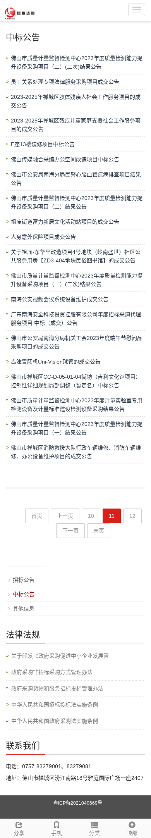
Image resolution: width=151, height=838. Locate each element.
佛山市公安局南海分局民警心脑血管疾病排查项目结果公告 (76, 178)
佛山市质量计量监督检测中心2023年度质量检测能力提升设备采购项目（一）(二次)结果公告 (76, 279)
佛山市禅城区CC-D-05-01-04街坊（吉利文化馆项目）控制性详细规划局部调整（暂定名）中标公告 (76, 381)
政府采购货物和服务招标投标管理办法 (57, 688)
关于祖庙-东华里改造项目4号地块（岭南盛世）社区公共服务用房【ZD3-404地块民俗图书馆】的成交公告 (76, 256)
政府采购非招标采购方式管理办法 (52, 672)
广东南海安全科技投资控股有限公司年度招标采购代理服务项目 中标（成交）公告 (76, 318)
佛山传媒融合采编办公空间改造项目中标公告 (65, 159)
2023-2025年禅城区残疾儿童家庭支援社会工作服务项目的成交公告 (76, 124)
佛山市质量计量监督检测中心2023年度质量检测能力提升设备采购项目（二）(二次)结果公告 (76, 62)
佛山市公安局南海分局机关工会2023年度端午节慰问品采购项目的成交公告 (76, 342)
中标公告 (23, 594)
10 (91, 516)
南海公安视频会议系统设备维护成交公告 (59, 299)
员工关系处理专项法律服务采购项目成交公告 (65, 82)
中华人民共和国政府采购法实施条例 (54, 721)
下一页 (70, 531)
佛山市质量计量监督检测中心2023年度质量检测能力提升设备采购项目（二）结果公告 (76, 202)
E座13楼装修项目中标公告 (43, 144)
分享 (19, 833)
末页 (98, 531)
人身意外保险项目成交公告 (43, 237)
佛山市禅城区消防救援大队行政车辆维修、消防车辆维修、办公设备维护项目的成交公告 (76, 452)
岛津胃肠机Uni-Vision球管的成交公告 (56, 362)
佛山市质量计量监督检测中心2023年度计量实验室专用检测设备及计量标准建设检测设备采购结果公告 (76, 404)
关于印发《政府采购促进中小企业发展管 (60, 656)
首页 (36, 516)
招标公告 (23, 580)
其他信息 (23, 608)
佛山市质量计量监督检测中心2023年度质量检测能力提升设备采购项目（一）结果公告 (76, 428)
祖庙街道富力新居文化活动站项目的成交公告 (65, 222)
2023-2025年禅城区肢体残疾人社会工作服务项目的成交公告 (76, 101)
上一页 (65, 516)
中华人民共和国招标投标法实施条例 (54, 705)
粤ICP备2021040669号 (77, 803)
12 (132, 516)
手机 (56, 833)
